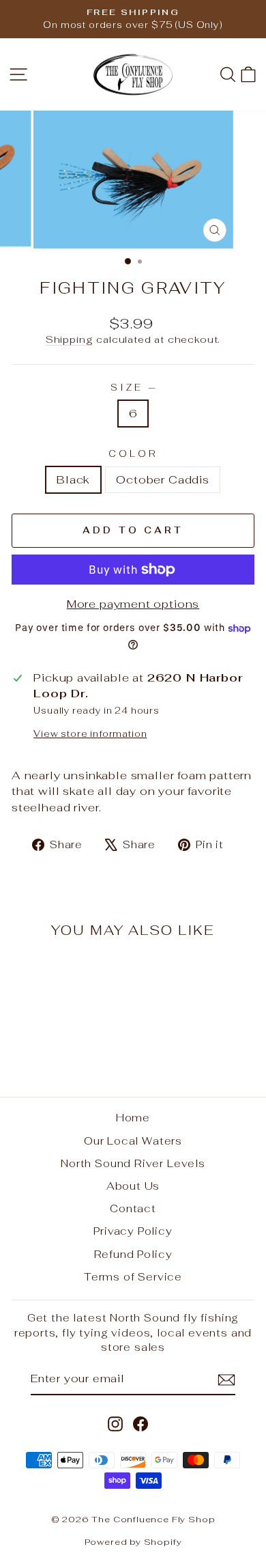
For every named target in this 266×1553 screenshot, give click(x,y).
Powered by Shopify (133, 1542)
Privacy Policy (133, 1231)
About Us (133, 1185)
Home (133, 1117)
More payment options (133, 603)
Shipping (69, 339)
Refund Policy (133, 1254)
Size (133, 387)
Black (73, 479)
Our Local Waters (133, 1140)
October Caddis (162, 479)
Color (133, 454)
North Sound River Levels (133, 1163)
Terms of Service (133, 1276)
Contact (133, 1208)
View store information (90, 734)
